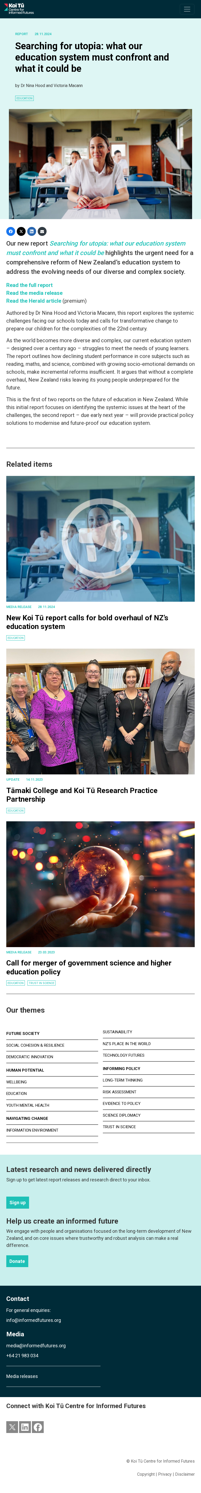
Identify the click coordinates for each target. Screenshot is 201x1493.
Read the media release (34, 293)
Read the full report (29, 285)
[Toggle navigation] (187, 9)
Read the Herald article (33, 301)
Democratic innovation (29, 1057)
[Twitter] (21, 231)
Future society (23, 1033)
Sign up (17, 1203)
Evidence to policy (122, 1103)
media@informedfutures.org (36, 1345)
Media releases (22, 1376)
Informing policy (121, 1068)
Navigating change (27, 1118)
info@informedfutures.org (33, 1320)
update (12, 779)
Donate (17, 1261)
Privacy (165, 1474)
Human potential (25, 1070)
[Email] (42, 231)
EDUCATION (24, 98)
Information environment (32, 1130)
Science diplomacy (122, 1115)
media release (18, 607)
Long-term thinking (123, 1080)
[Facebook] (10, 231)
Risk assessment (119, 1092)
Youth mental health (27, 1105)
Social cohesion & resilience (35, 1045)
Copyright (146, 1474)
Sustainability (117, 1032)
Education (16, 638)
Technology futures (123, 1055)
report (21, 34)
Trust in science (41, 983)
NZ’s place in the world (127, 1043)
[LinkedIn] (31, 231)
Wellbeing (16, 1082)
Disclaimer (185, 1474)
